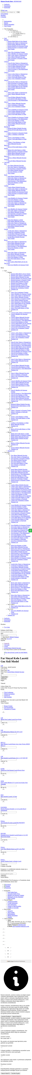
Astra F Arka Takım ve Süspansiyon (17, 92)
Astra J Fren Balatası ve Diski (19, 305)
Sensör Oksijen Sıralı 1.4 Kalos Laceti (11, 861)
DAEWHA (4, 807)
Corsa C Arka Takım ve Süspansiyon (17, 74)
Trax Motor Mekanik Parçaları (16, 165)
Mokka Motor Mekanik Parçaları (16, 153)
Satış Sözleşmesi (12, 904)
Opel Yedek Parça (12, 892)
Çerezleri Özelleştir (6, 1016)
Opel (5, 38)
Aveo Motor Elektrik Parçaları (16, 215)
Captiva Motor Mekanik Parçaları (17, 190)
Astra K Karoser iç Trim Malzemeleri (18, 119)
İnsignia (6, 40)
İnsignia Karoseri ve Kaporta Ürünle (17, 47)
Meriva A (6, 156)
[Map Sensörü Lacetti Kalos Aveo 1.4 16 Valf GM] (3, 755)
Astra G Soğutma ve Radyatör (16, 105)
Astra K (6, 116)
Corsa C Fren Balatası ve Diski (16, 75)
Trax (5, 164)
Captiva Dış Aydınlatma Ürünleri (20, 500)
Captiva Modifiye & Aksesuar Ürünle (18, 192)
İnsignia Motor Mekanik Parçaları (17, 44)
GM (2, 665)
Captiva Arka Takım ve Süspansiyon (17, 189)
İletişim (6, 23)
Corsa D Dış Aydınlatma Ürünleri (20, 328)
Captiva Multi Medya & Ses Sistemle (21, 496)
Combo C (6, 140)
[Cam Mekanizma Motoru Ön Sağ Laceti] (3, 728)
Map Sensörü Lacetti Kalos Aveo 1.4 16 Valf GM (14, 758)
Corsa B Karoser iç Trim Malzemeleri (18, 100)
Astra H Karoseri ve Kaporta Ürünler (18, 83)
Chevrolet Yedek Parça (14, 894)
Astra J (6, 50)
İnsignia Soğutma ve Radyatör (19, 284)
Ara (18, 12)
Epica (5, 251)
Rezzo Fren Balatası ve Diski (15, 248)
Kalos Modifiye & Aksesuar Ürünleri (21, 558)
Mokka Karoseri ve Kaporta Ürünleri (17, 151)
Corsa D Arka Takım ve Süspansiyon (18, 63)
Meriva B (6, 145)
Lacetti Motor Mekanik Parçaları (16, 234)
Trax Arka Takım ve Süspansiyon (17, 167)
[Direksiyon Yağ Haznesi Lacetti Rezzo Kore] (3, 767)
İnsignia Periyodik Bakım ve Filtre (20, 286)
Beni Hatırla (6, 637)
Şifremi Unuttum (14, 637)
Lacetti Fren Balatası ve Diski (19, 575)
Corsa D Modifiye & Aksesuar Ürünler (18, 64)
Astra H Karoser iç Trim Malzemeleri (18, 85)
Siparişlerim (7, 6)
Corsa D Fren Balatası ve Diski (19, 322)
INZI (2, 795)
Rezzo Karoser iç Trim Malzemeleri (17, 246)
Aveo (5, 207)
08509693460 (22, 925)
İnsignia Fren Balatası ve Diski (19, 283)
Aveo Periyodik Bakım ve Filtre (19, 537)
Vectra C (6, 136)
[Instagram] (7, 887)
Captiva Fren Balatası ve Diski (19, 494)
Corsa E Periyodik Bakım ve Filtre (17, 114)
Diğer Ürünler (11, 898)
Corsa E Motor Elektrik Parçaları (16, 112)
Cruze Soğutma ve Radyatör (18, 520)
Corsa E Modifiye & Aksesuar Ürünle (18, 109)
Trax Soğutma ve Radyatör (18, 464)
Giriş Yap (3, 638)
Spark (5, 175)
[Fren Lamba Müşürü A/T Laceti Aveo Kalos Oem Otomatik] (3, 779)
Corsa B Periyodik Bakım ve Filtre (17, 99)
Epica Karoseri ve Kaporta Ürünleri (17, 255)
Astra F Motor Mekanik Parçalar (16, 94)
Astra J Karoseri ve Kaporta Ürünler (17, 58)
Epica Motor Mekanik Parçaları (16, 254)
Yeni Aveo (7, 263)
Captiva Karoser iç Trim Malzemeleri (21, 492)
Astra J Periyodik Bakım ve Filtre (20, 308)
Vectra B (6, 159)
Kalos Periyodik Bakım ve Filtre (19, 555)
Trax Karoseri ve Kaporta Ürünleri (17, 168)
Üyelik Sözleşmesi (12, 903)
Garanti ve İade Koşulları (14, 906)
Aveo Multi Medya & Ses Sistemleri (20, 536)
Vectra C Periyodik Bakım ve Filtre (17, 139)
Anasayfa (6, 643)
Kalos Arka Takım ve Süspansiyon (17, 223)
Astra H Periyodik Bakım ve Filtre (20, 350)
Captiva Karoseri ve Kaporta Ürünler (17, 193)
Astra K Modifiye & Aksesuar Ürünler (18, 117)
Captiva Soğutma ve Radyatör (19, 499)
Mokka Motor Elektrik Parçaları (16, 154)
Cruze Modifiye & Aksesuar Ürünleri (18, 198)
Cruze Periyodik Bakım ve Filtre (19, 519)
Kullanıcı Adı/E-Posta (6, 630)
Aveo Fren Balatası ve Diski (18, 534)
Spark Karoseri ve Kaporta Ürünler (20, 480)
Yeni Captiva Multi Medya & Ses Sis (17, 261)
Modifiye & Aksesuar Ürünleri (16, 895)
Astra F (6, 91)
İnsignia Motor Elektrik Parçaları (20, 281)
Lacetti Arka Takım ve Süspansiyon (17, 230)
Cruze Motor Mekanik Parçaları (16, 204)
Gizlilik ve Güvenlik (13, 907)
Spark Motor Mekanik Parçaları (16, 179)
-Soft (8, 961)
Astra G (6, 102)
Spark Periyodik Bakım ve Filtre (19, 477)
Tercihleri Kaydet (15, 1073)
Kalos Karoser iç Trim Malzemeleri (20, 553)
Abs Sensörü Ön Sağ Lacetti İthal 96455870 (13, 822)
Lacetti (6, 229)
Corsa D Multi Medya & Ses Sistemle (21, 323)
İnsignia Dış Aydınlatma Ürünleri (20, 288)
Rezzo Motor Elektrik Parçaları (16, 244)
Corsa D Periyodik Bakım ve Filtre (20, 326)
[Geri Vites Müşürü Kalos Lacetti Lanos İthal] (3, 846)
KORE (3, 768)
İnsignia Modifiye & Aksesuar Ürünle (18, 46)
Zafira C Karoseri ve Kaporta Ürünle (17, 133)
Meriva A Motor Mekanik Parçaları (17, 157)
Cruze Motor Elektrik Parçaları (19, 514)
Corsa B (6, 95)
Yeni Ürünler (7, 26)
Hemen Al (3, 678)
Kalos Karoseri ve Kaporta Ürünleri (17, 224)
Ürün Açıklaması (8, 692)
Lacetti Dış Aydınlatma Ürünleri (16, 232)
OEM (2, 781)
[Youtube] (7, 886)
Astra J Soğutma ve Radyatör (19, 306)
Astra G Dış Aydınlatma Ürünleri (16, 106)
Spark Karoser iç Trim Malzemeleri (17, 181)
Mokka (6, 148)
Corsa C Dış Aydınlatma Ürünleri (17, 78)
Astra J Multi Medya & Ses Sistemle (20, 303)
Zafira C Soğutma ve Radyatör (16, 134)
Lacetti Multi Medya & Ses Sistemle (20, 573)
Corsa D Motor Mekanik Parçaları (17, 66)
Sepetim (10, 917)
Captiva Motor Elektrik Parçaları (16, 187)
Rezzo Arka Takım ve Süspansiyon (17, 241)
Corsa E (6, 108)
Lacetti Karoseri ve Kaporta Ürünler (17, 235)
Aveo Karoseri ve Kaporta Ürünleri (17, 213)
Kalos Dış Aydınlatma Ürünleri (19, 559)
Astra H (6, 80)
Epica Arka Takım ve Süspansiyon (17, 252)
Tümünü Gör (14, 289)
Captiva (6, 185)
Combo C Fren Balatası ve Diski (16, 142)
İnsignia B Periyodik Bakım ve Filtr (17, 130)
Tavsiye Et (11, 688)
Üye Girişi (7, 627)
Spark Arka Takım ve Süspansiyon (17, 178)
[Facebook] (7, 884)
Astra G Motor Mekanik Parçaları (17, 103)
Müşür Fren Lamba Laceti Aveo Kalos (11, 719)
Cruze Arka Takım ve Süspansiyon (17, 203)
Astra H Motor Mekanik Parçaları (17, 88)
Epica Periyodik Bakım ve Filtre (16, 258)
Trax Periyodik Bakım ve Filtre (19, 463)
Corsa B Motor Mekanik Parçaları (17, 97)
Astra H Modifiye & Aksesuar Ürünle (21, 351)
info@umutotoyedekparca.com (20, 926)
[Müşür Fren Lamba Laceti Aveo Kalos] (3, 716)
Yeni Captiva (7, 260)
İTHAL (3, 821)
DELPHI (3, 833)
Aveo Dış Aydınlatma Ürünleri (19, 541)
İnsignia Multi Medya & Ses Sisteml (17, 41)
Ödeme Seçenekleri (9, 694)
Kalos (5, 218)
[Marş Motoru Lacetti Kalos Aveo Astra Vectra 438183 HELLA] (3, 741)
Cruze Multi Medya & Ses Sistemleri (21, 517)
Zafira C (6, 131)
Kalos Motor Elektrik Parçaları (16, 226)
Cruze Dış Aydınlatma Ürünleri (16, 201)
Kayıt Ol (9, 638)
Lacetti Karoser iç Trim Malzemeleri (20, 572)
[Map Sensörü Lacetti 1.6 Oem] (3, 793)
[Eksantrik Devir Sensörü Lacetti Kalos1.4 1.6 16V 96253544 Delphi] (3, 832)
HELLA (3, 742)
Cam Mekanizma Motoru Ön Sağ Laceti (11, 731)
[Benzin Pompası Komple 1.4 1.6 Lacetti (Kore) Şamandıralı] (3, 805)
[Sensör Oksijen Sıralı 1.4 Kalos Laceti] (3, 858)
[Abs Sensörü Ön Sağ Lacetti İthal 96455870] (3, 819)
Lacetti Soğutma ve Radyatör (19, 578)
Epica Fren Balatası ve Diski (15, 257)
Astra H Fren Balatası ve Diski (19, 353)
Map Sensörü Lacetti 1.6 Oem (9, 796)
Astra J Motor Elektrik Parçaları (19, 300)
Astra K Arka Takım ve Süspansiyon (21, 399)
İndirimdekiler (8, 21)
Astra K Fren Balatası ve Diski (16, 120)
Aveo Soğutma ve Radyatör (18, 539)
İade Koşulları (8, 697)
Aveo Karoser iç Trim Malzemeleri (20, 533)
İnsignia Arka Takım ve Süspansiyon (17, 43)
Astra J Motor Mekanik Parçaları (16, 57)
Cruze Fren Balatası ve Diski (15, 199)
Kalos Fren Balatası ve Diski (15, 220)
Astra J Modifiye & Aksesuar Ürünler (18, 54)
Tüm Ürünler (11, 49)
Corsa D (6, 61)
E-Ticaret (12, 961)
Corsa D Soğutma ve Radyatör (19, 325)
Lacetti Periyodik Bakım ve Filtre (20, 576)
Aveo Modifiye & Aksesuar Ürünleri (17, 209)
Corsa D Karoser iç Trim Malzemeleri (18, 69)
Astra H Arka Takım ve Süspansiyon (17, 81)
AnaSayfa (6, 4)
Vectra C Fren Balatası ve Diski (16, 137)
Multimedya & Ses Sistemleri (15, 897)
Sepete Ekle (4, 677)
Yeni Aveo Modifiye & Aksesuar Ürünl (18, 265)
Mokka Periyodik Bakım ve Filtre (17, 150)
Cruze (5, 196)
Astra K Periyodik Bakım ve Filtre (17, 122)
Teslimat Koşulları (12, 901)
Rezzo (6, 240)
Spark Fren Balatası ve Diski (15, 182)
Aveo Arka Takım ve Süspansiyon (17, 210)
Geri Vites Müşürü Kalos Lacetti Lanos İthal (13, 849)
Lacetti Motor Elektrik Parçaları (16, 237)
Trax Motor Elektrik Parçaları (15, 170)
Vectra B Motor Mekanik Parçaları (17, 161)
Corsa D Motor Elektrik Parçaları (16, 67)
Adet (2, 673)
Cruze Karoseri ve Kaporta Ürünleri (20, 513)
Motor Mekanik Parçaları (14, 144)
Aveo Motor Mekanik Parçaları (16, 212)
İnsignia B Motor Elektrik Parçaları (17, 128)
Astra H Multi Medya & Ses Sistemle (18, 86)
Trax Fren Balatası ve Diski (15, 171)
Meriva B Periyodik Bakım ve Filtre (17, 147)
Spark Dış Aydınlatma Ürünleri (19, 478)
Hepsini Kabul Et (16, 1016)
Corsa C (6, 72)
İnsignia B (7, 126)
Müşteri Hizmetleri (9, 24)
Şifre (2, 633)
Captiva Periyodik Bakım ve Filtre (20, 497)
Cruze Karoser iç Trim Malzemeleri (20, 516)
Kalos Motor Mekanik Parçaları (16, 221)
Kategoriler (7, 7)
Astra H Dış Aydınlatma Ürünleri (20, 354)
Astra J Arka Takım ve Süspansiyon (17, 55)
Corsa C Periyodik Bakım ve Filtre (17, 77)
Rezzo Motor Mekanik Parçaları (16, 243)
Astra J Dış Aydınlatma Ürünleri (16, 52)
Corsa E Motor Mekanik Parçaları (17, 111)
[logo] (4, 10)
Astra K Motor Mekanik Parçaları (17, 123)
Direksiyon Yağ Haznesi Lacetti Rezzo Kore (13, 770)
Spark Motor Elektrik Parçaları (16, 176)
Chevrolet (6, 162)
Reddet (19, 1010)
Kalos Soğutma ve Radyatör (18, 556)
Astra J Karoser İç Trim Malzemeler (20, 302)
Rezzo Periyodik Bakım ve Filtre (20, 590)
